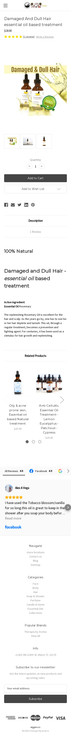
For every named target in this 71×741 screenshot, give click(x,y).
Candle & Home (36, 604)
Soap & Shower (35, 596)
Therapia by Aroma (35, 632)
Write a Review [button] (45, 37)
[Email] (13, 205)
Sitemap (35, 565)
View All (35, 636)
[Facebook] (6, 205)
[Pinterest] (33, 205)
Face (35, 583)
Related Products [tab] (35, 356)
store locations (36, 552)
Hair (35, 592)
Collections (35, 613)
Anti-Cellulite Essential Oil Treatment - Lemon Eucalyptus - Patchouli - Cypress (49, 419)
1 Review (35, 232)
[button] (3, 507)
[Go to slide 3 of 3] (39, 441)
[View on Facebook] (9, 488)
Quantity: (35, 159)
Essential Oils (35, 608)
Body (36, 588)
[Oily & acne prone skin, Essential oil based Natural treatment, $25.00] (18, 383)
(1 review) (29, 36)
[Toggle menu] (5, 5)
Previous (5, 400)
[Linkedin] (26, 205)
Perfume (35, 600)
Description (35, 220)
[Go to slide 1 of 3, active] (27, 441)
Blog (35, 560)
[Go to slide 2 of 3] (33, 441)
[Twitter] (19, 205)
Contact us (35, 556)
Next (62, 400)
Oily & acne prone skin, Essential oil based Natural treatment (18, 414)
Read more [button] (13, 518)
